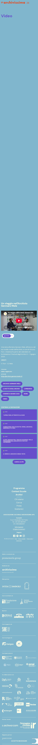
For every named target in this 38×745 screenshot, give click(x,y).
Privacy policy (30, 538)
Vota (7, 336)
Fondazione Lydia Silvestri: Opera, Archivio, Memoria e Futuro (17, 427)
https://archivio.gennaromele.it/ (11, 376)
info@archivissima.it (19, 529)
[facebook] (14, 536)
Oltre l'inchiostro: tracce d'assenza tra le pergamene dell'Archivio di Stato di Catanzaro (18, 441)
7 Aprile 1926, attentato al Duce (14, 415)
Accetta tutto (19, 731)
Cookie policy (19, 540)
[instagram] (24, 535)
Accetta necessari (19, 741)
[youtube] (21, 536)
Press (16, 538)
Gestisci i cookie (19, 736)
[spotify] (17, 535)
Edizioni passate (21, 538)
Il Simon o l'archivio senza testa (14, 454)
